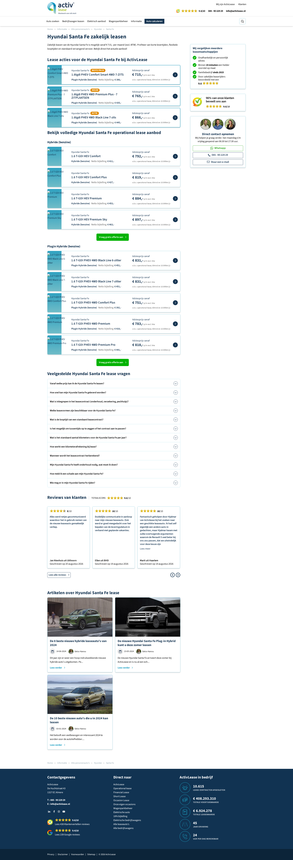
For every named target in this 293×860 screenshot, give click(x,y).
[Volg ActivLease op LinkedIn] (49, 811)
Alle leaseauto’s (121, 824)
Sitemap (91, 854)
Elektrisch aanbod (96, 21)
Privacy (50, 854)
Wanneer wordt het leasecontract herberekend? (75, 455)
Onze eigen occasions (124, 804)
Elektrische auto (121, 812)
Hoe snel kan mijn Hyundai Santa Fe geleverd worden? (78, 392)
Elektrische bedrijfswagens (127, 820)
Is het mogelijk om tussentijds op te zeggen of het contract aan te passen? (88, 428)
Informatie (136, 21)
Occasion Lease (121, 800)
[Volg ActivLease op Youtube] (64, 811)
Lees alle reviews (57, 575)
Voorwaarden (77, 854)
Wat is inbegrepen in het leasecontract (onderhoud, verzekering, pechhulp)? (89, 401)
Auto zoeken (52, 21)
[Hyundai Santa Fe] (175, 74)
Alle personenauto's (80, 29)
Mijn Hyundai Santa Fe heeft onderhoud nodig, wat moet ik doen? (84, 464)
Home (50, 29)
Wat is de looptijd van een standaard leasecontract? (76, 419)
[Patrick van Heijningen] (205, 124)
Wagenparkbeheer (118, 21)
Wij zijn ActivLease (225, 4)
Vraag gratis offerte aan (111, 237)
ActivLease (118, 784)
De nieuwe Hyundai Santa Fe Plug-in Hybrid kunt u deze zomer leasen (146, 643)
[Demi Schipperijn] (230, 124)
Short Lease (119, 796)
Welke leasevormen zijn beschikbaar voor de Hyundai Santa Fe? (83, 410)
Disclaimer (63, 854)
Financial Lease (121, 792)
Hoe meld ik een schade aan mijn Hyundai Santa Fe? (76, 473)
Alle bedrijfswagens (123, 828)
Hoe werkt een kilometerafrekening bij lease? (73, 446)
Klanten (242, 4)
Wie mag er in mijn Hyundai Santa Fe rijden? (72, 482)
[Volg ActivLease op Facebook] (54, 811)
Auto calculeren (154, 21)
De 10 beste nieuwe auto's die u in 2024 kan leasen (79, 720)
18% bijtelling (120, 816)
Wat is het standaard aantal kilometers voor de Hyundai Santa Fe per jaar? (88, 437)
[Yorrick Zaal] (217, 124)
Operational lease (122, 788)
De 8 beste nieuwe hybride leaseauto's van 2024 (78, 643)
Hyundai (98, 29)
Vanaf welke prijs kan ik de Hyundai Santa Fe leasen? (77, 383)
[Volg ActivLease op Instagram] (59, 811)
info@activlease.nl (236, 11)
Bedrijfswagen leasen (73, 21)
